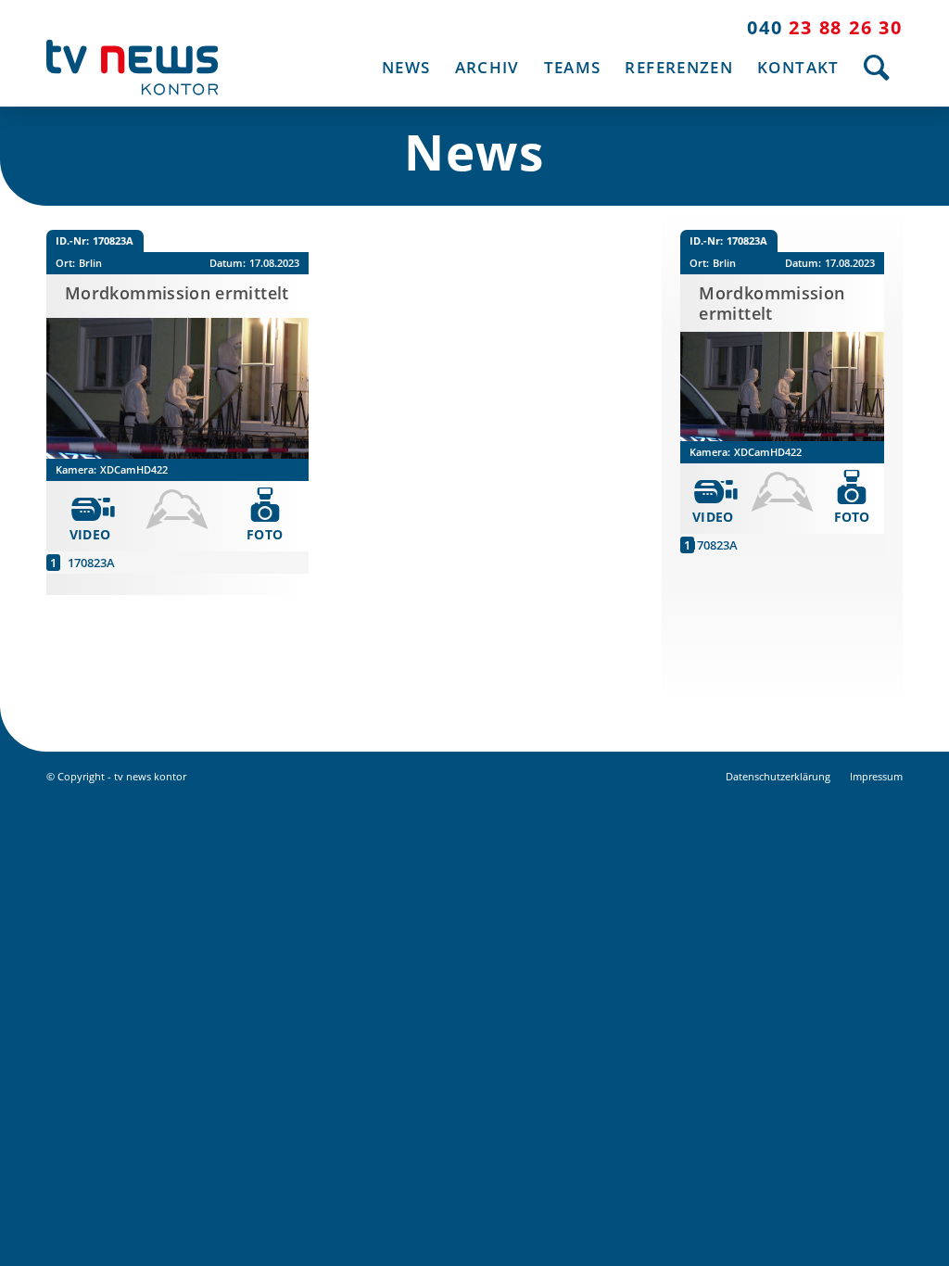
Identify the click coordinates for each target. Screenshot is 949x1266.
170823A (91, 562)
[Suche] (877, 67)
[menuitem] (406, 67)
